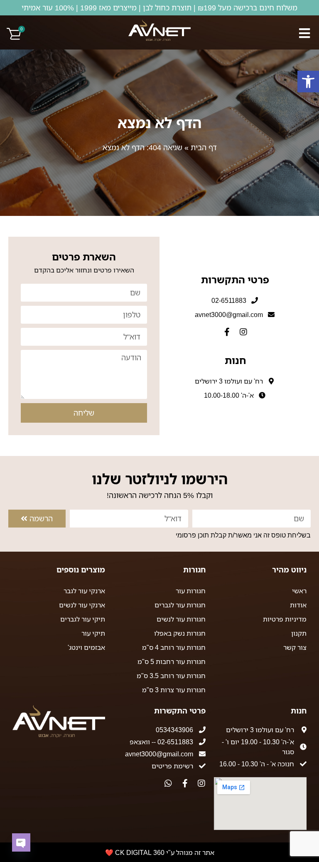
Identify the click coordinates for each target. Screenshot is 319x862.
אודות (298, 604)
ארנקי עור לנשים (82, 604)
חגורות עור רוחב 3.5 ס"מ (171, 675)
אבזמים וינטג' (86, 647)
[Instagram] (243, 332)
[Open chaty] (21, 842)
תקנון (299, 633)
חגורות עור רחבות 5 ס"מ (171, 661)
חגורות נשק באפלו (180, 633)
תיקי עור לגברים (82, 619)
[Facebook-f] (227, 332)
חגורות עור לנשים (181, 619)
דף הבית (204, 147)
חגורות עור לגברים (180, 604)
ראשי (299, 590)
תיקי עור (93, 633)
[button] (308, 81)
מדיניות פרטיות (285, 619)
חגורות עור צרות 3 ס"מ (174, 689)
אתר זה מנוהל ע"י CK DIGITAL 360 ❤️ (159, 852)
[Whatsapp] (168, 783)
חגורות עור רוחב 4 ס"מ (174, 647)
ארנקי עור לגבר (84, 590)
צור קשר (295, 647)
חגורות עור (191, 590)
